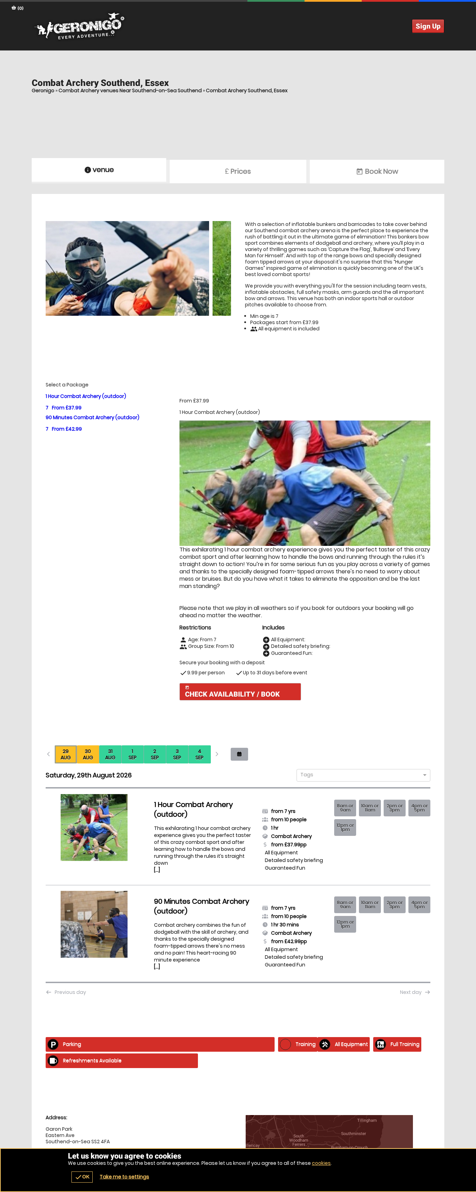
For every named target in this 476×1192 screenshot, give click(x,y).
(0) (20, 8)
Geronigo (43, 90)
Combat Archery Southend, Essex (246, 90)
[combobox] (360, 775)
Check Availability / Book (232, 691)
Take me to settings (124, 1176)
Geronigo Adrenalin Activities (238, 26)
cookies (321, 1163)
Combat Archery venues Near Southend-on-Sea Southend (130, 90)
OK (82, 1177)
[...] (157, 869)
